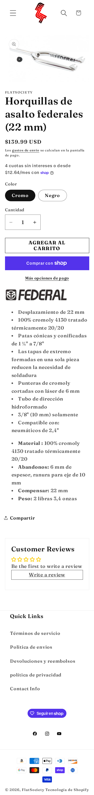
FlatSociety (33, 789)
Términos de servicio (35, 633)
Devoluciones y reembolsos (42, 661)
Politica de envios (31, 647)
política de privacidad (35, 675)
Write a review (47, 575)
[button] (13, 13)
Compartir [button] (22, 518)
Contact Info (25, 688)
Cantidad (14, 209)
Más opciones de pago (47, 278)
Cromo (20, 195)
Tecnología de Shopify (67, 789)
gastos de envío (25, 150)
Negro (52, 195)
